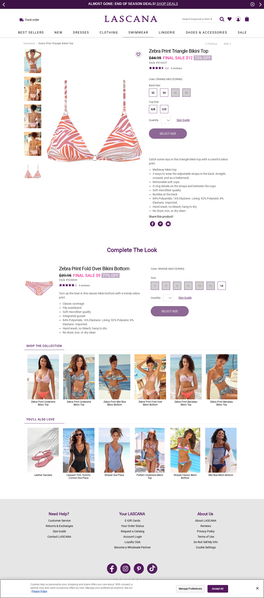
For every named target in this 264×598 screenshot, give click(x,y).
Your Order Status (132, 526)
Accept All (217, 588)
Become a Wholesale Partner (132, 547)
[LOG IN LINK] (238, 18)
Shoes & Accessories (206, 32)
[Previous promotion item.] (3, 4)
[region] (132, 588)
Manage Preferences (190, 588)
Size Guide (183, 120)
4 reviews (84, 285)
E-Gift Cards (132, 520)
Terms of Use (206, 536)
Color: (166, 79)
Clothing (109, 32)
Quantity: (154, 120)
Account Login (132, 536)
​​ (68, 279)
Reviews (205, 526)
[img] (156, 68)
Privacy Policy (206, 531)
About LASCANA (205, 520)
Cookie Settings (206, 547)
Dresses (81, 32)
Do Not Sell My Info (206, 542)
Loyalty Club (132, 542)
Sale (242, 32)
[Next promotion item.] (260, 4)
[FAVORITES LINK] (229, 18)
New (58, 32)
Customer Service (59, 520)
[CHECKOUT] (246, 18)
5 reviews (176, 68)
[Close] (257, 588)
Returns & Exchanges (59, 526)
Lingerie (167, 32)
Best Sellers (31, 32)
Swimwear (138, 32)
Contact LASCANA (59, 536)
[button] (138, 54)
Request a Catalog (132, 531)
